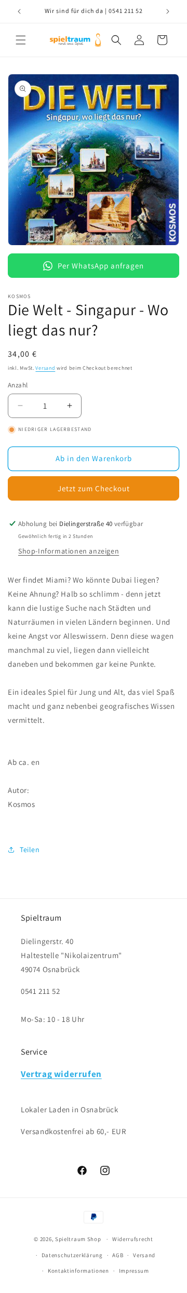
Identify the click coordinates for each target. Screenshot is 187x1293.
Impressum (134, 1270)
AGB (117, 1255)
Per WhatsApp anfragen (101, 266)
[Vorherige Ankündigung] (19, 11)
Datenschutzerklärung (72, 1255)
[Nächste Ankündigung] (167, 11)
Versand (45, 368)
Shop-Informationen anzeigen (68, 551)
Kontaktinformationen (78, 1270)
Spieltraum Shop (78, 1239)
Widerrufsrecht (132, 1239)
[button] (20, 40)
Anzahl (18, 385)
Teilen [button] (30, 849)
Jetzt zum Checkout (94, 488)
